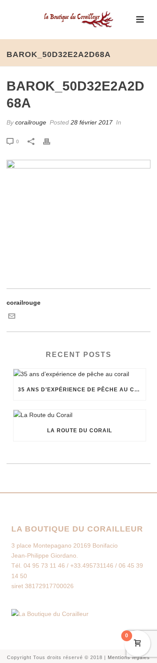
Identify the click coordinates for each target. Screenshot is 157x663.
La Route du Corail (79, 430)
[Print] (51, 141)
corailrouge (30, 122)
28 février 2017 (92, 122)
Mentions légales (129, 657)
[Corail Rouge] (78, 19)
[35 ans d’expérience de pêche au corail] (80, 374)
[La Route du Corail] (80, 415)
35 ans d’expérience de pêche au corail (82, 390)
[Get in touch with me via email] (11, 317)
